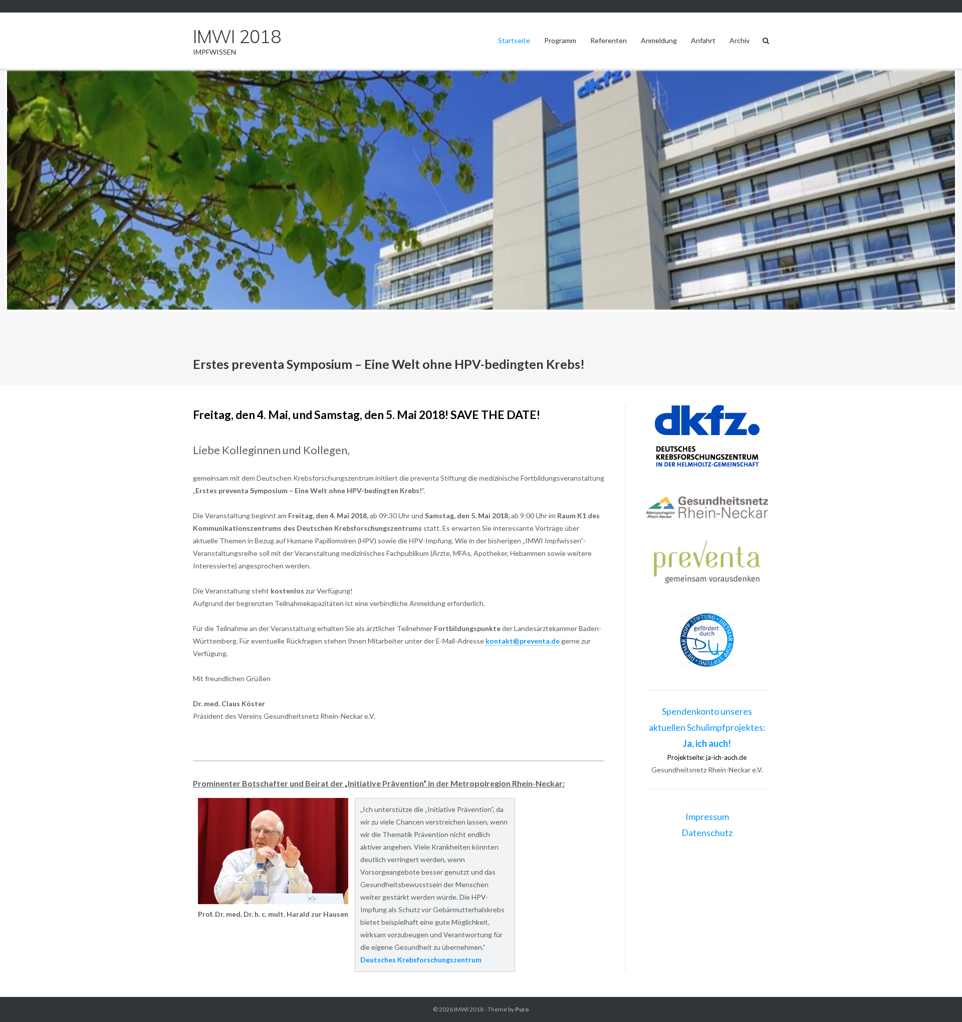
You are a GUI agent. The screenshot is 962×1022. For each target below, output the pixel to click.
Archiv (740, 40)
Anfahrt (703, 40)
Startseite (514, 40)
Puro (522, 1009)
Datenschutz (707, 832)
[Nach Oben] (937, 997)
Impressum (707, 816)
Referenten (608, 40)
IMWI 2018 (469, 1009)
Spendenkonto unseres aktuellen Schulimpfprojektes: (707, 727)
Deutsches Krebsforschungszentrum (421, 959)
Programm (560, 40)
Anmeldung (659, 40)
